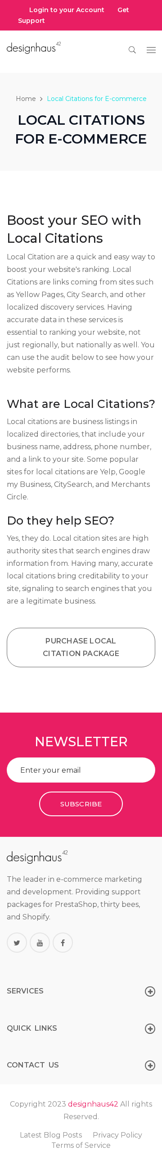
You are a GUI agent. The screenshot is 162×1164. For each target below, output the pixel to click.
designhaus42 (93, 1104)
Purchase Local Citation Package (81, 647)
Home (26, 99)
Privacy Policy (117, 1135)
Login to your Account (66, 10)
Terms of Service (81, 1145)
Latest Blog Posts (51, 1135)
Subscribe (81, 804)
